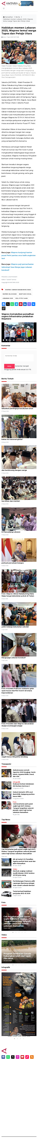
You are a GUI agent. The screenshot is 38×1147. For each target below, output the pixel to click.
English (23, 1085)
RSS (22, 1129)
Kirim (9, 366)
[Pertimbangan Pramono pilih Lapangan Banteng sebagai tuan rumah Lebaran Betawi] (6, 884)
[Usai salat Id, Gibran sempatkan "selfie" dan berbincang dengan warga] (19, 457)
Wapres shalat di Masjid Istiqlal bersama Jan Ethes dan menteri (18, 500)
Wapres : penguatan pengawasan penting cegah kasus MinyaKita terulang (19, 756)
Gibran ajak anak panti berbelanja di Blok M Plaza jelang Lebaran (18, 531)
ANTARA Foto (26, 1133)
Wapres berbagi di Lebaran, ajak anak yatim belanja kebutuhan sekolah (17, 626)
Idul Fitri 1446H (21, 298)
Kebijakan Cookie (27, 1115)
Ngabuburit (25, 1067)
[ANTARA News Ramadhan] (13, 1051)
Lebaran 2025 (8, 298)
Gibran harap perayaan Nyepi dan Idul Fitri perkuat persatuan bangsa (19, 562)
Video (15, 869)
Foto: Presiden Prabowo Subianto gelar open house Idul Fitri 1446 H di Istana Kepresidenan (18, 691)
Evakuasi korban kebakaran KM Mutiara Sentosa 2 (18, 1031)
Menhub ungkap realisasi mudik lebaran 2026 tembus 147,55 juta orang (23, 873)
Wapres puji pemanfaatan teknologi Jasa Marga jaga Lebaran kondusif (18, 267)
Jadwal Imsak (26, 1089)
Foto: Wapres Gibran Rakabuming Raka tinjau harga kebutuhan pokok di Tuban (18, 595)
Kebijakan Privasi (27, 1112)
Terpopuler (6, 764)
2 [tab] (16, 932)
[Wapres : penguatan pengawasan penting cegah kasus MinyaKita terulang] (19, 744)
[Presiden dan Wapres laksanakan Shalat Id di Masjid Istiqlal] (19, 711)
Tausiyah (24, 1081)
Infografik (16, 782)
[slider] (6, 340)
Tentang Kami (26, 1119)
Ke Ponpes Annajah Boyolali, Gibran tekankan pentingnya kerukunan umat (17, 407)
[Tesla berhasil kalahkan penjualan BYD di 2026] (6, 894)
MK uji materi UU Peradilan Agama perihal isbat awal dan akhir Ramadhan (24, 861)
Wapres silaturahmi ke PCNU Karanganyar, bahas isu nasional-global (19, 438)
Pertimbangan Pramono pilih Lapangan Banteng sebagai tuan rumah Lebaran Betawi (24, 883)
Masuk (23, 1101)
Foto (14, 802)
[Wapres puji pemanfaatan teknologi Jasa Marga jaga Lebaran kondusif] (19, 645)
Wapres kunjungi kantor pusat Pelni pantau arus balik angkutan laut (19, 255)
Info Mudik (25, 1074)
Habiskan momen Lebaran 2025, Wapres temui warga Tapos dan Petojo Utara (18, 20)
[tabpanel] (19, 919)
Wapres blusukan (10, 294)
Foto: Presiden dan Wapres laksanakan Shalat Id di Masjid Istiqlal (18, 725)
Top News (6, 820)
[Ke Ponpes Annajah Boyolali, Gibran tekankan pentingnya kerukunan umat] (19, 395)
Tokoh (23, 1078)
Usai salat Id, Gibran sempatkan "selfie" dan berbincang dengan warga (18, 469)
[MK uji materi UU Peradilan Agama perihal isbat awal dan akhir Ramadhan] (6, 862)
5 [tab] (25, 932)
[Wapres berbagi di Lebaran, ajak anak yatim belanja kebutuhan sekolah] (19, 614)
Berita (18, 17)
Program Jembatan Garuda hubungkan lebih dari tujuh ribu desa (17, 956)
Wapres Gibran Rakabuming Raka (18, 289)
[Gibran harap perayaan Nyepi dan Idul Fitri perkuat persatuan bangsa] (19, 550)
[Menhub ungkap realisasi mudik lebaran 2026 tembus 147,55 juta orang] (6, 872)
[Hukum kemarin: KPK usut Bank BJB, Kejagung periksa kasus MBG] (6, 795)
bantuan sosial (25, 294)
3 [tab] (19, 932)
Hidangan (24, 1071)
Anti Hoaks (6, 1097)
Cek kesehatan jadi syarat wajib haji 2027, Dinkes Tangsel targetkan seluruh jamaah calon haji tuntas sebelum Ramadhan (23, 808)
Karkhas (5, 1094)
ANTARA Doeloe (8, 1108)
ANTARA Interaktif (9, 1101)
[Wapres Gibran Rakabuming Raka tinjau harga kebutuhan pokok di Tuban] (19, 581)
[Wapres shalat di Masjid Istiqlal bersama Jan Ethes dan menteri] (19, 488)
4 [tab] (22, 932)
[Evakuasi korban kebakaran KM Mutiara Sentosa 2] (6, 785)
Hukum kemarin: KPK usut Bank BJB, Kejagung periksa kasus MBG (23, 794)
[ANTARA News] (10, 3)
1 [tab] (13, 932)
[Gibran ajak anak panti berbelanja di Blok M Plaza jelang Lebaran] (19, 519)
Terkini (4, 1064)
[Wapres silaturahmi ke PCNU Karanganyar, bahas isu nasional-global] (19, 426)
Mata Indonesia (7, 1104)
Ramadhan (9, 17)
